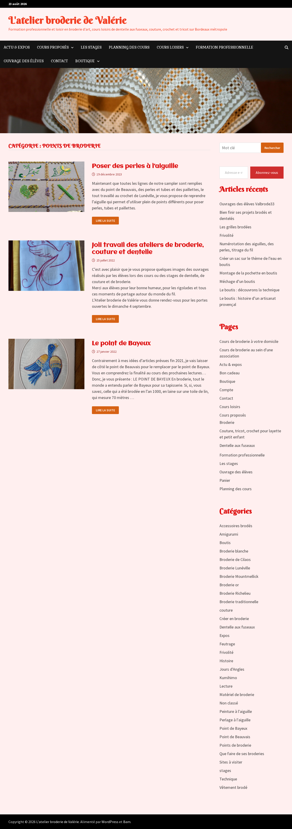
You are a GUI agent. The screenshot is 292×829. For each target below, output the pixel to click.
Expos (224, 635)
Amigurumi (228, 534)
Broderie (226, 422)
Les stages (91, 47)
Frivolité (226, 235)
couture (226, 610)
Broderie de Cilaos (235, 559)
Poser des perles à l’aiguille (135, 166)
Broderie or (229, 584)
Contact (59, 61)
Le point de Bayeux (121, 343)
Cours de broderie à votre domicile (248, 341)
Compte (226, 389)
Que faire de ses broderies (241, 753)
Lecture (225, 686)
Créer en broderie (234, 618)
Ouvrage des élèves (24, 61)
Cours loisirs (170, 47)
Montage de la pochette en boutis (248, 273)
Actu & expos (17, 47)
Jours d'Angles (231, 669)
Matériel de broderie (236, 694)
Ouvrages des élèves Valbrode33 (246, 203)
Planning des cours (129, 47)
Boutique (85, 61)
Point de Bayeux (233, 728)
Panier (224, 480)
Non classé (228, 703)
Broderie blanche (233, 551)
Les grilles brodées (235, 226)
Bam (126, 821)
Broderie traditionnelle (238, 601)
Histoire (226, 660)
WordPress (110, 821)
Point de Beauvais (234, 736)
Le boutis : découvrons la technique (249, 289)
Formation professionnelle (224, 47)
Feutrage (227, 644)
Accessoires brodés (235, 525)
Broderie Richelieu (234, 593)
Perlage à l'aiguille (234, 719)
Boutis (225, 542)
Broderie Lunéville (234, 568)
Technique (228, 779)
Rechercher (272, 148)
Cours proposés (53, 47)
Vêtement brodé (233, 787)
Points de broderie (235, 745)
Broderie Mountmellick (238, 576)
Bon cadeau (229, 372)
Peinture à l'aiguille (235, 711)
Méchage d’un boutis (237, 281)
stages (225, 770)
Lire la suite (105, 221)
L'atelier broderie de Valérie (67, 20)
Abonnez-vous (267, 172)
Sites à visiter (230, 762)
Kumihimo (228, 677)
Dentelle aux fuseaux (237, 445)
